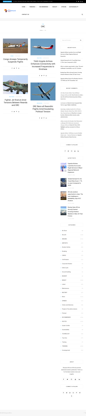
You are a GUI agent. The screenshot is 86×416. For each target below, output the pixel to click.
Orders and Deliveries (67, 305)
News (12, 55)
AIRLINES (64, 239)
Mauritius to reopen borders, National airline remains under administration (71, 115)
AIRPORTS (65, 243)
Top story (64, 338)
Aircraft (64, 234)
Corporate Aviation (67, 263)
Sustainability (73, 6)
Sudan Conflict (66, 325)
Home (23, 6)
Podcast (64, 313)
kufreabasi (63, 103)
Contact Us (25, 14)
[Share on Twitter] (14, 68)
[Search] (81, 14)
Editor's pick (65, 267)
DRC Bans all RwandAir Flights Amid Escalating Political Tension (43, 109)
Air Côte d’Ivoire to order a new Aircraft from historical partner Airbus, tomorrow (72, 97)
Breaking (39, 103)
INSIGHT (64, 280)
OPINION (64, 300)
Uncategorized (66, 350)
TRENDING (65, 346)
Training (64, 342)
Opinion (63, 6)
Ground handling (66, 272)
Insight (54, 6)
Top (85, 412)
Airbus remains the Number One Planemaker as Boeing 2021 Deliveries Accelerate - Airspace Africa (71, 123)
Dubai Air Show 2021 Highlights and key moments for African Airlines (70, 127)
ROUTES (39, 57)
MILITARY (11, 96)
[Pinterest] (16, 68)
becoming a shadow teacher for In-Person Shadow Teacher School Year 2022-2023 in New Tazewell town (71, 111)
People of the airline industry (69, 309)
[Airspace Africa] (9, 11)
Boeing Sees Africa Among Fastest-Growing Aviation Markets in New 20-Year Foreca (75, 211)
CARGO (64, 255)
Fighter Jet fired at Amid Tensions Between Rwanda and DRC (15, 102)
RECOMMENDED (66, 317)
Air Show (64, 230)
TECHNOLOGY (66, 333)
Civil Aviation (65, 259)
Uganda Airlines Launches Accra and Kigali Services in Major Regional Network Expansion (71, 54)
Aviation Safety (66, 247)
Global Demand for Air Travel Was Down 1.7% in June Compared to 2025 (32, 1)
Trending (32, 6)
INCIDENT (64, 276)
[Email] (18, 68)
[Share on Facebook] (39, 75)
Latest (63, 284)
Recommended (43, 6)
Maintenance (65, 288)
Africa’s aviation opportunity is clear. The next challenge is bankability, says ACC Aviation (75, 196)
